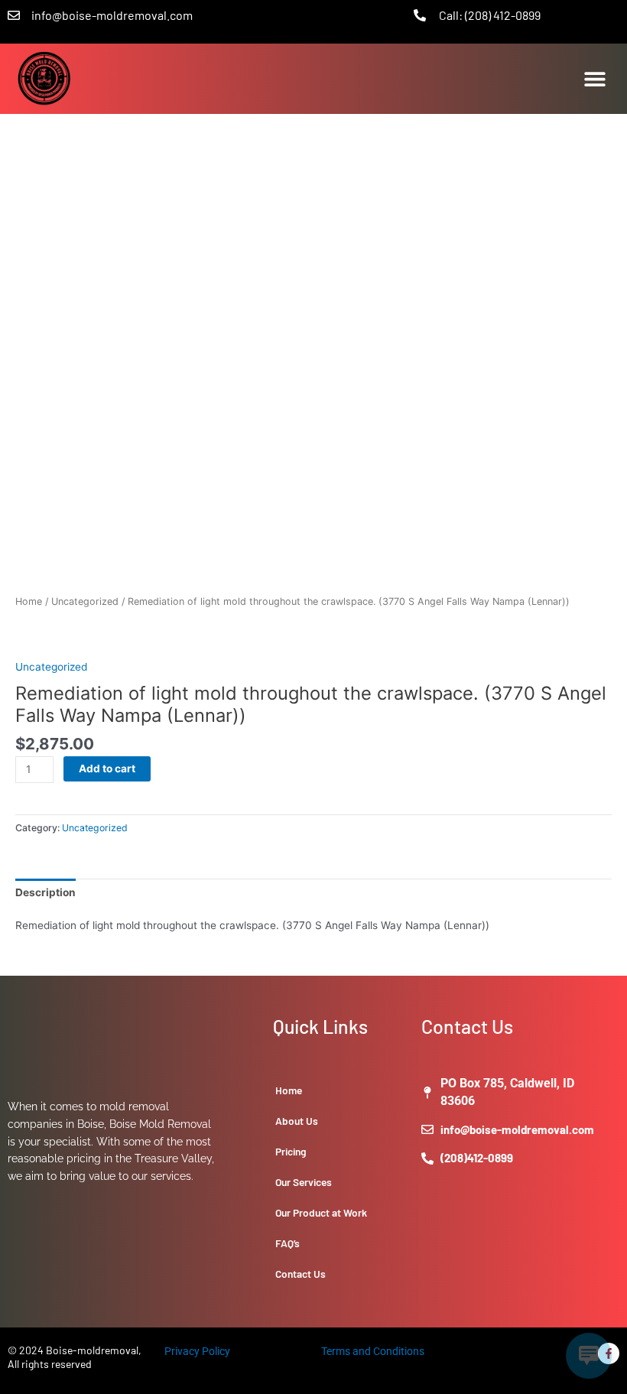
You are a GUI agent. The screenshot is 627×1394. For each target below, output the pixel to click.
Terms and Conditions (372, 1351)
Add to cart (107, 768)
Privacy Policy (197, 1351)
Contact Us (300, 1273)
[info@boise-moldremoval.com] (14, 15)
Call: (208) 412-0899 (490, 15)
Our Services (303, 1181)
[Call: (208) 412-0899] (420, 15)
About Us (296, 1120)
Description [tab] (45, 892)
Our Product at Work (321, 1212)
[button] (594, 78)
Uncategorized (85, 601)
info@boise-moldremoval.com (112, 15)
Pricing (291, 1151)
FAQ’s (287, 1242)
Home (28, 601)
